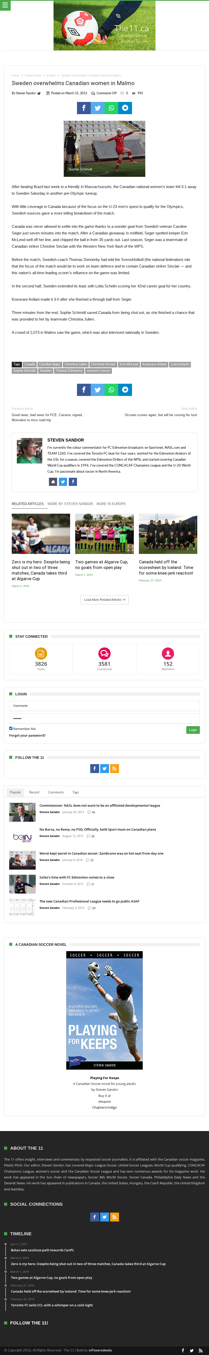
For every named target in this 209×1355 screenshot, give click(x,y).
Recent (34, 792)
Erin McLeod (129, 364)
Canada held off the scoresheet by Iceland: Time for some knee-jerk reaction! (166, 567)
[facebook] (84, 108)
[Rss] (114, 768)
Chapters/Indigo (104, 1107)
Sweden (45, 371)
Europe (51, 75)
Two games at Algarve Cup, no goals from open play (101, 564)
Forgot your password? (27, 735)
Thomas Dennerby (69, 371)
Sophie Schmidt (25, 371)
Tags (75, 792)
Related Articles (28, 504)
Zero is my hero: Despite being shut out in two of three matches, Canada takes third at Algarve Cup (41, 570)
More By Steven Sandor (70, 504)
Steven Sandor (26, 93)
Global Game (33, 75)
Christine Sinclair (103, 364)
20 (93, 908)
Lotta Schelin (180, 364)
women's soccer (98, 371)
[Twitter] (104, 768)
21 (92, 884)
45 (93, 812)
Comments (56, 792)
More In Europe (111, 504)
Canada (29, 364)
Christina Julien (76, 364)
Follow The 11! (29, 1323)
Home (15, 75)
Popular (15, 792)
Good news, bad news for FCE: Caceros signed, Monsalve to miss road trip (47, 414)
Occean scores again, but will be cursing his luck (161, 412)
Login (193, 730)
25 (92, 860)
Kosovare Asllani (154, 364)
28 (92, 836)
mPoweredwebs (100, 1350)
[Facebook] (94, 768)
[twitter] (97, 108)
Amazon (104, 1101)
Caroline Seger (49, 364)
